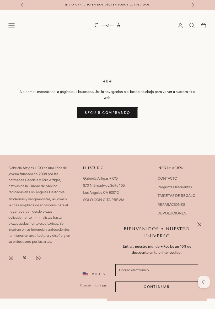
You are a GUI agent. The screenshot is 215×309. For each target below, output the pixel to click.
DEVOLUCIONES (172, 214)
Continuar (157, 287)
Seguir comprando (107, 113)
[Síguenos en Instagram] (11, 258)
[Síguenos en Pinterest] (24, 258)
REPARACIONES (171, 205)
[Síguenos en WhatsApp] (38, 258)
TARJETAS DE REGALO (176, 196)
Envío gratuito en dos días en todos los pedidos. (107, 4)
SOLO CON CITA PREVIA (103, 200)
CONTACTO (167, 179)
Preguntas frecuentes (175, 187)
